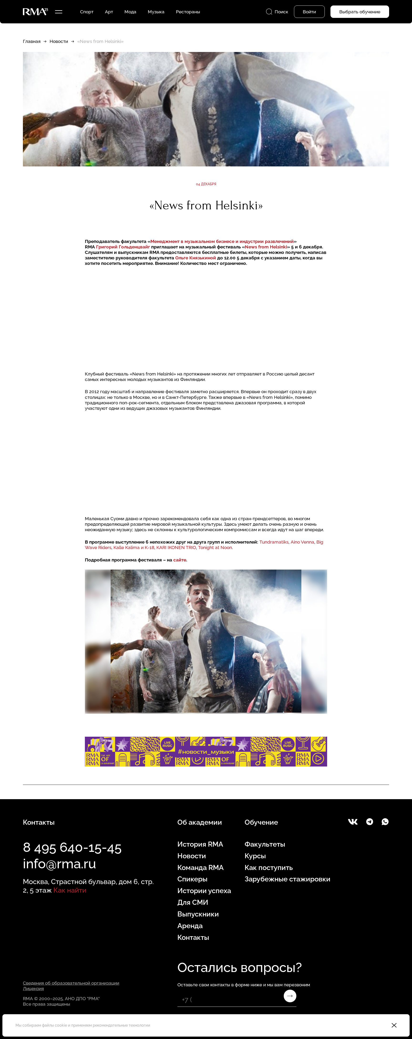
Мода (130, 11)
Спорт (86, 11)
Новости (59, 41)
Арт (109, 11)
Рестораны (188, 11)
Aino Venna (302, 542)
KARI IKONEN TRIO (176, 547)
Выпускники (198, 914)
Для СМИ (192, 902)
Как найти (69, 890)
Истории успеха (204, 891)
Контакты (193, 937)
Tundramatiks (273, 542)
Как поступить (269, 868)
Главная (32, 41)
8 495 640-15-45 (72, 847)
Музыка (156, 11)
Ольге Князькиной (195, 257)
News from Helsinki (266, 246)
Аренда (190, 926)
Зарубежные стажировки (287, 879)
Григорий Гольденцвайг (123, 246)
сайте (179, 559)
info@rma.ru (59, 863)
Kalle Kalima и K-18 (133, 547)
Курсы (255, 856)
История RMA (200, 844)
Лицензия (33, 988)
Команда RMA (200, 868)
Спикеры (192, 879)
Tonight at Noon (215, 547)
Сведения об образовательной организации (71, 983)
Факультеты (265, 844)
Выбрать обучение (359, 11)
